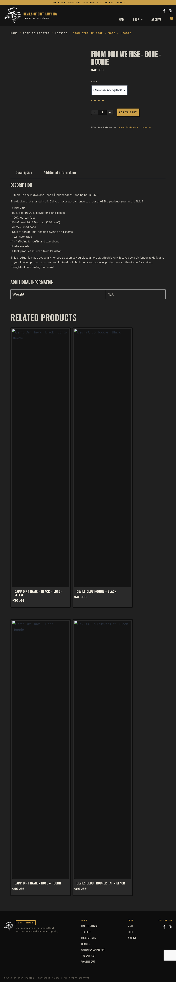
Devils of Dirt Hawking (40, 14)
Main (121, 20)
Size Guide (97, 100)
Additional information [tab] (59, 172)
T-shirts (86, 932)
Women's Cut (88, 961)
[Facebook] (164, 11)
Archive (156, 20)
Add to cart (128, 112)
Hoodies (61, 33)
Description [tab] (24, 172)
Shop (136, 20)
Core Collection (36, 33)
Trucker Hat (88, 955)
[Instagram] (170, 11)
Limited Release (89, 926)
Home (14, 33)
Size (94, 81)
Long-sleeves (88, 938)
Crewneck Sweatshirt (93, 949)
